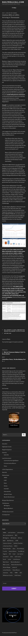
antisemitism (20, 532)
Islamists (4, 452)
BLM (4, 540)
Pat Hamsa (14, 12)
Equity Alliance (12, 551)
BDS (16, 535)
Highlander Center (7, 446)
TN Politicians (20, 331)
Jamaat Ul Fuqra (8, 494)
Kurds (4, 559)
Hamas (5, 486)
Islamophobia (7, 491)
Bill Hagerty (8, 329)
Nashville (4, 472)
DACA (15, 546)
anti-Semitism (11, 532)
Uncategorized (6, 514)
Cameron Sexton (7, 543)
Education (4, 443)
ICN (10, 554)
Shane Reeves (16, 570)
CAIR (5, 480)
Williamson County (8, 575)
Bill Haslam (13, 538)
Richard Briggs (6, 567)
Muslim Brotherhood (9, 497)
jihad (11, 556)
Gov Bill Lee (21, 551)
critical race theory (7, 546)
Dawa (5, 483)
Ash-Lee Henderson (8, 535)
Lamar (9, 559)
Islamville (6, 455)
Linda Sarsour (16, 559)
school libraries (7, 570)
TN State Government (7, 511)
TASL (11, 572)
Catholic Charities (18, 543)
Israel (14, 554)
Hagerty (5, 554)
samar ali (14, 567)
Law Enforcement (6, 458)
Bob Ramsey (10, 540)
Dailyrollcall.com (13, 2)
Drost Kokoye (20, 548)
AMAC (5, 477)
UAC (10, 333)
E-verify (5, 551)
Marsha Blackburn (10, 331)
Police (5, 466)
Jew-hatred (20, 554)
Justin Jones (18, 556)
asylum (6, 333)
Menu (14, 7)
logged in (11, 342)
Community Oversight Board (11, 460)
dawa (14, 548)
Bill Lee (20, 538)
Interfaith (6, 488)
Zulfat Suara (18, 575)
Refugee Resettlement (8, 500)
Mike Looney (6, 564)
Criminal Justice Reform (10, 463)
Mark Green (6, 562)
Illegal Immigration (18, 329)
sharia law (5, 572)
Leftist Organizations (7, 469)
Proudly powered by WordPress (9, 632)
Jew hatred (5, 556)
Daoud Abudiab (7, 548)
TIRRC (16, 572)
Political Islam (5, 475)
